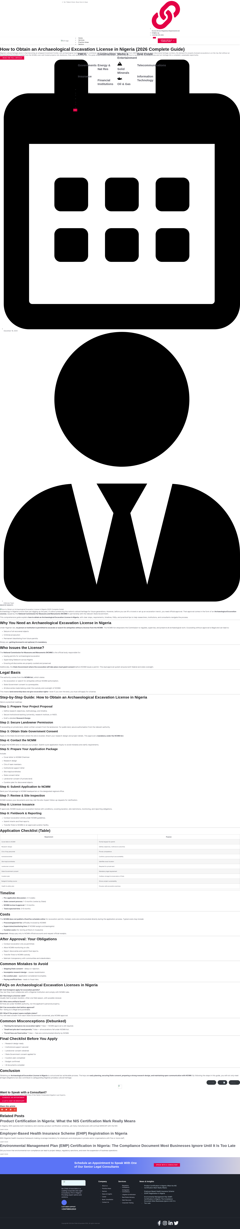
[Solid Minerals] (119, 63)
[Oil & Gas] (119, 78)
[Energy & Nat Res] (100, 59)
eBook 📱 (234, 1082)
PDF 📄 (222, 1082)
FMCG (82, 54)
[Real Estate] (139, 48)
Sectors (81, 44)
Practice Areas (83, 42)
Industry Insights (6, 605)
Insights (81, 89)
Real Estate (145, 54)
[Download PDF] (120, 1086)
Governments (87, 65)
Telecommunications (151, 65)
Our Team (81, 104)
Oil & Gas (123, 84)
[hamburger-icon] (154, 37)
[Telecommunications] (139, 59)
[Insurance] (80, 71)
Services (81, 40)
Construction (107, 54)
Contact (81, 108)
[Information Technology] (139, 71)
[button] (2, 1109)
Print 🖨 (211, 1082)
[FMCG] (80, 48)
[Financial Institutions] (100, 74)
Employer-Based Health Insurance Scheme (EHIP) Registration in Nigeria (63, 1133)
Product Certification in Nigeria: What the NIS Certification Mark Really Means (68, 1121)
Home (80, 38)
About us (81, 99)
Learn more (4, 1129)
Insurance (85, 76)
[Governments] (80, 59)
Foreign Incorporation (86, 95)
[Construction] (100, 48)
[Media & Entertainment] (119, 48)
